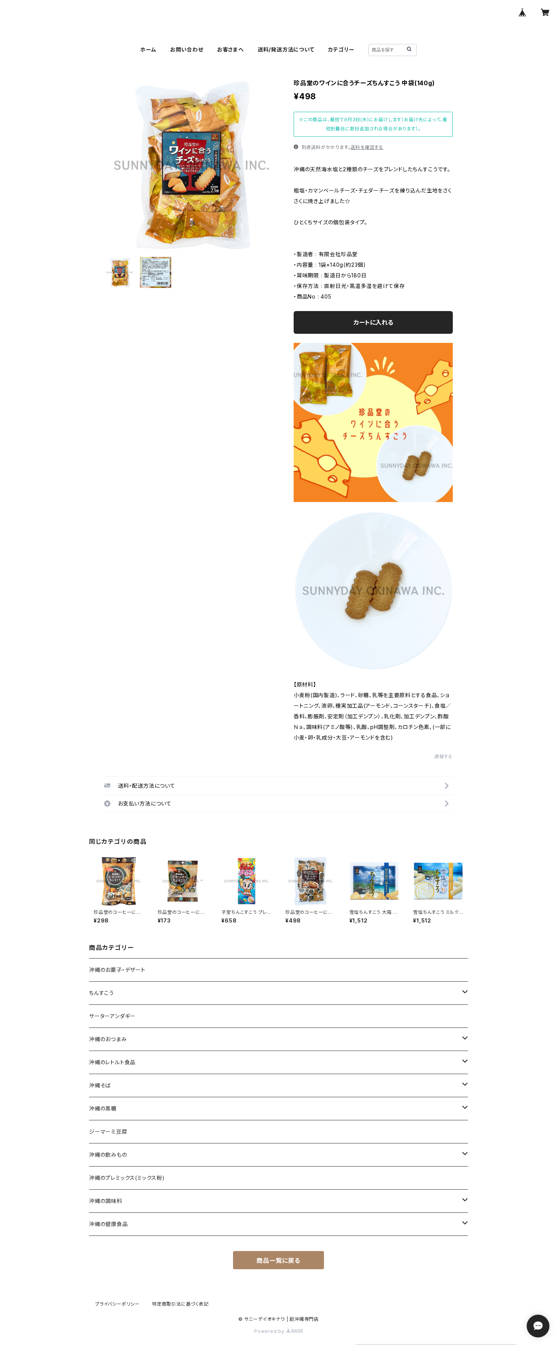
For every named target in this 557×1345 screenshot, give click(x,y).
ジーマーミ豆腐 (108, 1131)
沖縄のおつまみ (108, 1039)
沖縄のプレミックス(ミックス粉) (127, 1178)
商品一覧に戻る (278, 1260)
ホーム (148, 49)
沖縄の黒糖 (103, 1108)
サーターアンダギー (112, 1016)
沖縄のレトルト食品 (112, 1062)
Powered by (270, 1331)
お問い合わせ (186, 49)
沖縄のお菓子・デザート (117, 970)
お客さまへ (230, 49)
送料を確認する (366, 147)
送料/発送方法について (286, 49)
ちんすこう (101, 993)
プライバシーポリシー (117, 1304)
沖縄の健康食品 (108, 1224)
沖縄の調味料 (105, 1201)
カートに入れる (373, 322)
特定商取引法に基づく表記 (180, 1304)
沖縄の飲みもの (108, 1154)
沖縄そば (100, 1085)
